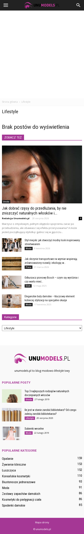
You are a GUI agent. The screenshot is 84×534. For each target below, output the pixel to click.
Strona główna (10, 101)
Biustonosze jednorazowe (18, 482)
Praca (28, 267)
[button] (78, 5)
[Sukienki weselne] (11, 433)
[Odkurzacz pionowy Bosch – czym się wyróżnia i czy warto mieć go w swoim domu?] (11, 282)
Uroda (6, 201)
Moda (28, 248)
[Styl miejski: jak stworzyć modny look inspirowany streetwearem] (11, 245)
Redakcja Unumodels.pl (15, 218)
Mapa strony (42, 522)
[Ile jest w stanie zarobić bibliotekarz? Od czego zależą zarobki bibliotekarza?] (11, 414)
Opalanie (7, 459)
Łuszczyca (9, 470)
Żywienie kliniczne (14, 464)
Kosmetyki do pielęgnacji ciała (21, 499)
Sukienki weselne (34, 428)
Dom (28, 285)
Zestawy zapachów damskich (21, 494)
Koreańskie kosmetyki (16, 476)
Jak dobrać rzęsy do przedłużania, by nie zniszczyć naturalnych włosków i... (34, 210)
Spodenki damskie (13, 505)
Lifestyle (30, 418)
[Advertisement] (42, 54)
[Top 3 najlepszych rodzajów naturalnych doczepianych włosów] (11, 396)
